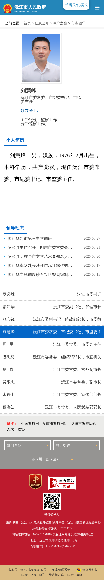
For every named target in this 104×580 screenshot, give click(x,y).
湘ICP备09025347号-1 (34, 570)
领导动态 (15, 227)
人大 (10, 429)
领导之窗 (60, 23)
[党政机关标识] (35, 481)
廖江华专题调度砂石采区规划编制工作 (40, 274)
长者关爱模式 (76, 5)
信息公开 (42, 23)
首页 (27, 23)
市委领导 (78, 23)
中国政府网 (30, 424)
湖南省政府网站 (55, 424)
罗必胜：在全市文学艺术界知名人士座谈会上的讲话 (40, 256)
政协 (21, 429)
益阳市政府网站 (83, 424)
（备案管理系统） (61, 570)
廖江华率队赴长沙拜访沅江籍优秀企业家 (40, 265)
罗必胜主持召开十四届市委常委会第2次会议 (40, 247)
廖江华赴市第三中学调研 (30, 238)
